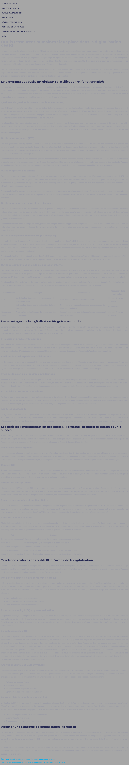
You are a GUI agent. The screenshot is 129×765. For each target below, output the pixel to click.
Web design (7, 18)
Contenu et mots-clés (13, 27)
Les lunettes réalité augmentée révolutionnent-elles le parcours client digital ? (33, 762)
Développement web (12, 22)
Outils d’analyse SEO (12, 13)
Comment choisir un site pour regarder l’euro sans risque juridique (28, 759)
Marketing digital (11, 8)
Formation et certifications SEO (18, 31)
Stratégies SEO (9, 4)
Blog (4, 36)
